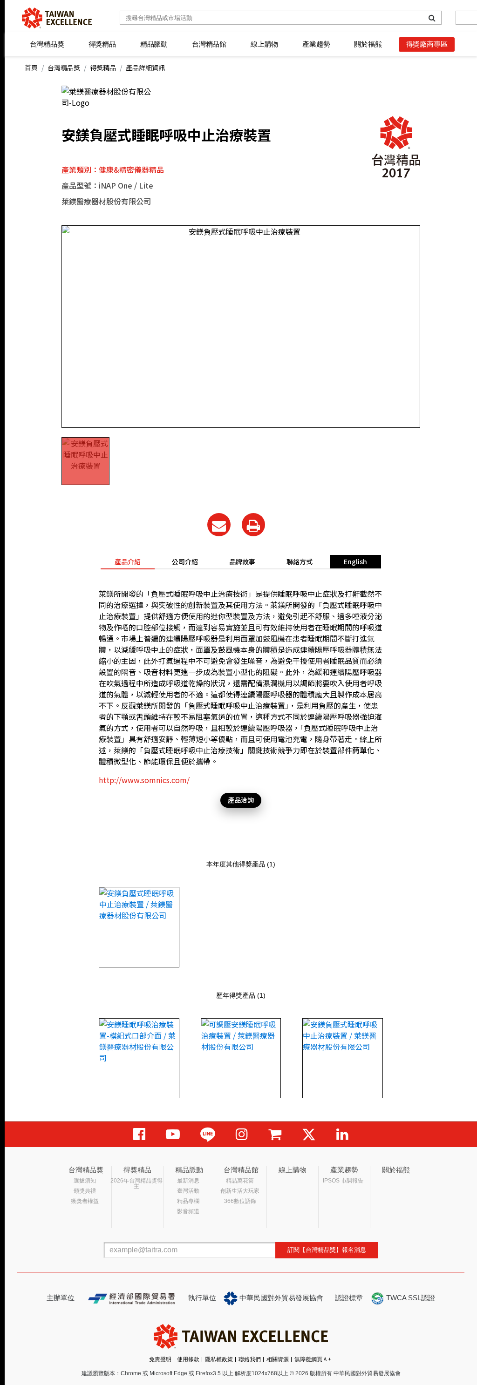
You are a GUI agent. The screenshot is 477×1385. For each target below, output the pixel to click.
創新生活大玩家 (239, 1191)
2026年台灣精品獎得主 (136, 1183)
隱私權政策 (219, 1359)
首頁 (31, 67)
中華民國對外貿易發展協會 (280, 1298)
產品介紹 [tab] (128, 561)
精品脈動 (154, 44)
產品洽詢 (241, 799)
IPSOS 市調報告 (343, 1180)
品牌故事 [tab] (242, 561)
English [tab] (355, 561)
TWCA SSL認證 (409, 1298)
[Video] (173, 1134)
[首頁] (57, 17)
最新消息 (188, 1180)
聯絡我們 (249, 1359)
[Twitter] (309, 1134)
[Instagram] (242, 1134)
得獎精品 (102, 44)
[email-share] (219, 524)
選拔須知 (85, 1180)
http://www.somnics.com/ (144, 779)
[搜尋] (432, 17)
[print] (253, 524)
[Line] (207, 1134)
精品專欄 (188, 1201)
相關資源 (277, 1359)
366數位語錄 (240, 1201)
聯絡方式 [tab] (299, 561)
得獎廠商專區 (427, 44)
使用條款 (188, 1359)
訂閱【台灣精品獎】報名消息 (326, 1249)
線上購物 (264, 44)
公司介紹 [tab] (185, 561)
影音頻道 (188, 1211)
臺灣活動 (188, 1191)
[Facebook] (139, 1134)
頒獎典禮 (85, 1191)
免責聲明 (160, 1359)
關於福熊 (368, 44)
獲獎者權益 (85, 1201)
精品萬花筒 (240, 1180)
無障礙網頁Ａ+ (312, 1359)
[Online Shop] (274, 1134)
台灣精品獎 (47, 44)
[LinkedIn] (342, 1134)
